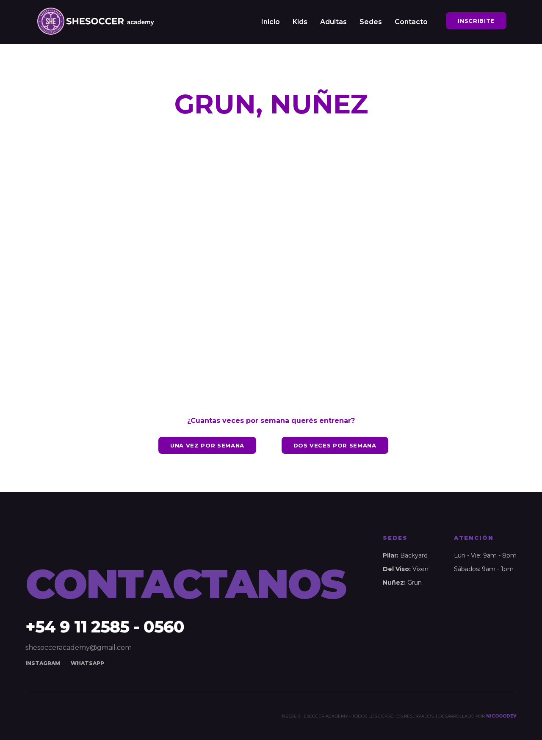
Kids (300, 22)
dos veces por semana (334, 445)
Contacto (411, 22)
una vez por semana (207, 445)
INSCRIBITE (476, 20)
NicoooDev (501, 716)
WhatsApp (87, 663)
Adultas (333, 22)
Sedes (370, 22)
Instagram (42, 663)
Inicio (270, 22)
